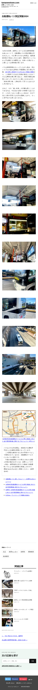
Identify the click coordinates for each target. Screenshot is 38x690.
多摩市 (23, 552)
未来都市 (6, 556)
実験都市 (31, 552)
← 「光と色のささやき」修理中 (12, 636)
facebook (15, 679)
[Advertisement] (19, 520)
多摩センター (13, 552)
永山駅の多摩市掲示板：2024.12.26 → (14, 640)
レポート (11, 19)
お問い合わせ (10, 683)
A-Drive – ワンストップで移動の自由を (18, 495)
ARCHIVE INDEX (25, 686)
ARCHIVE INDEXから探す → (11, 666)
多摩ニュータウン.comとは (25, 683)
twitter (8, 679)
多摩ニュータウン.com (7, 5)
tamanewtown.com (10, 3)
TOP (31, 679)
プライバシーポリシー (13, 686)
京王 (4, 552)
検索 (33, 661)
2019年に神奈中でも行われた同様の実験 (19, 72)
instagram (23, 679)
